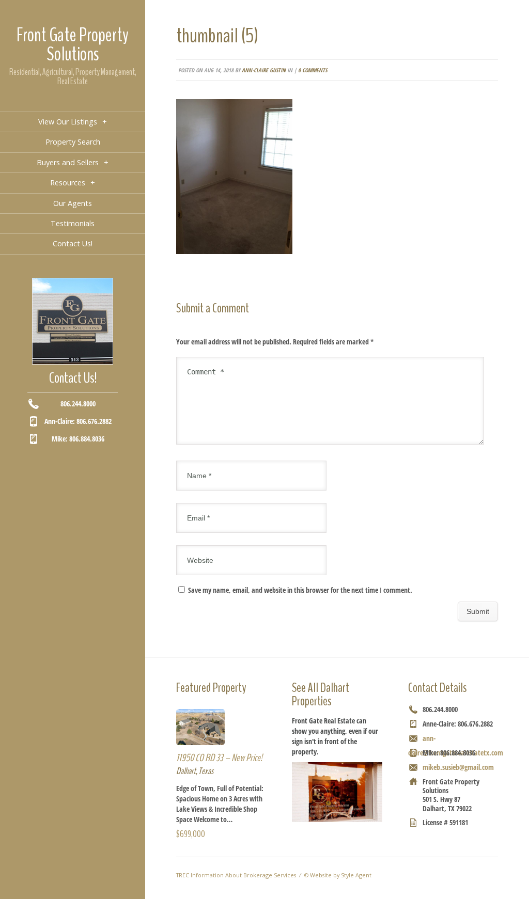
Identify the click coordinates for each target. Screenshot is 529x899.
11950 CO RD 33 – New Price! (219, 758)
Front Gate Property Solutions (73, 44)
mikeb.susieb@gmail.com (458, 767)
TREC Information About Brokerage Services (236, 875)
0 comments (312, 70)
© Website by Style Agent (337, 875)
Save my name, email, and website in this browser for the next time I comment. (300, 590)
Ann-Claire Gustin (264, 70)
